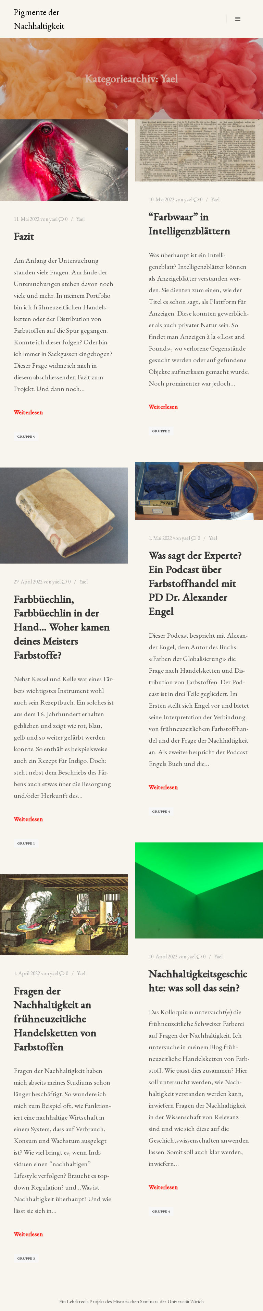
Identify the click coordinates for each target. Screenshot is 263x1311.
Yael (80, 219)
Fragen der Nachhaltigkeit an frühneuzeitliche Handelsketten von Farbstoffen (55, 1018)
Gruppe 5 (26, 436)
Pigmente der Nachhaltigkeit (39, 19)
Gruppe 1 (26, 843)
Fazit (24, 236)
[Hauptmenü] (238, 18)
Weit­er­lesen (28, 412)
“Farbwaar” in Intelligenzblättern (189, 223)
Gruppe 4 (161, 811)
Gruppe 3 (26, 1258)
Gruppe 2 (161, 431)
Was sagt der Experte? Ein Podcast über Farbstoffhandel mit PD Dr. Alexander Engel (195, 583)
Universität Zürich (185, 1301)
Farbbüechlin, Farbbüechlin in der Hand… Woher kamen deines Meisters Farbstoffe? (62, 627)
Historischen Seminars (136, 1301)
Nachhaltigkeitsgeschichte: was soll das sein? (198, 980)
